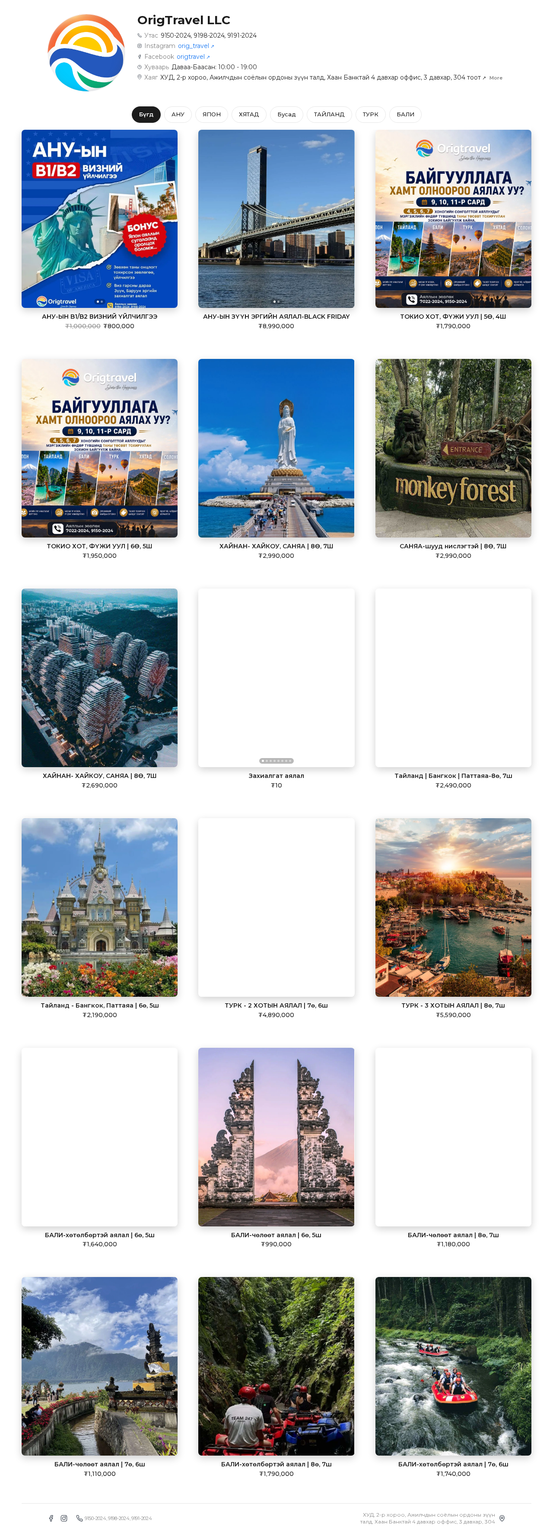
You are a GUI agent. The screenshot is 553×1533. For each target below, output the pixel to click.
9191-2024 (241, 35)
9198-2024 (209, 35)
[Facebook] (51, 1518)
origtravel (193, 57)
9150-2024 (176, 35)
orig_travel (196, 46)
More (495, 78)
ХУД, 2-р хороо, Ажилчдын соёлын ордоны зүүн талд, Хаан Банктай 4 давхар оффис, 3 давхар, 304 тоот (323, 77)
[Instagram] (63, 1518)
